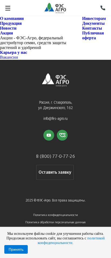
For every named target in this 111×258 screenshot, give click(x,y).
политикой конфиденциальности (71, 240)
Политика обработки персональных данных (55, 222)
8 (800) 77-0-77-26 (55, 157)
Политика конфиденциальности (55, 215)
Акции (6, 33)
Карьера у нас (13, 52)
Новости (8, 28)
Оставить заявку (55, 172)
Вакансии (9, 57)
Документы (93, 23)
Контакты (92, 28)
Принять (16, 249)
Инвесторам (94, 18)
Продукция (11, 23)
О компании (12, 18)
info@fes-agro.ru (55, 119)
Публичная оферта (93, 35)
